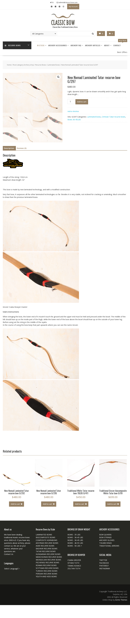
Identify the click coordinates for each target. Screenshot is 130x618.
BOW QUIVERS (105, 534)
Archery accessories (57, 45)
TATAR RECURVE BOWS (46, 551)
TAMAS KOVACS (74, 565)
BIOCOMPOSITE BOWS (45, 537)
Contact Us (8, 554)
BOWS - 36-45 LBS (75, 537)
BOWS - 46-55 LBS (75, 543)
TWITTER (103, 560)
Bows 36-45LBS (74, 119)
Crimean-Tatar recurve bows (113, 117)
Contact (117, 45)
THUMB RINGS (105, 543)
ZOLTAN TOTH (74, 568)
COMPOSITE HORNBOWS (46, 540)
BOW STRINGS (105, 537)
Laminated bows (53, 65)
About (107, 45)
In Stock (40, 45)
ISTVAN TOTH (73, 563)
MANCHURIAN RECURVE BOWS (49, 557)
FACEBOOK (104, 563)
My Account (73, 6)
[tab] (9, 148)
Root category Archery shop (23, 65)
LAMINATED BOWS (44, 534)
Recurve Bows (14, 45)
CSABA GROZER (74, 560)
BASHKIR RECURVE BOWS (46, 548)
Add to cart (81, 102)
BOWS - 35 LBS (74, 534)
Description (9, 148)
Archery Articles (92, 45)
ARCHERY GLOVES (106, 540)
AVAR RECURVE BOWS (45, 546)
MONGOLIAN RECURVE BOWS (48, 560)
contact (7, 546)
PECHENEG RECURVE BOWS (47, 562)
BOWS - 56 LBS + (75, 546)
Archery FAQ (76, 45)
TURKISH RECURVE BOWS (46, 571)
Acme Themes (121, 600)
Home (9, 65)
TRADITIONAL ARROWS (109, 546)
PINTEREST (104, 565)
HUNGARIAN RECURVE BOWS (48, 554)
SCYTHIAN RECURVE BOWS (47, 568)
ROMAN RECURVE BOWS (46, 565)
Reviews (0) (21, 148)
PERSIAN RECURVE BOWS (46, 573)
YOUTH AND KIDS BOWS (46, 576)
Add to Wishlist (73, 111)
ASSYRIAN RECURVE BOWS (47, 543)
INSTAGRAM (104, 568)
